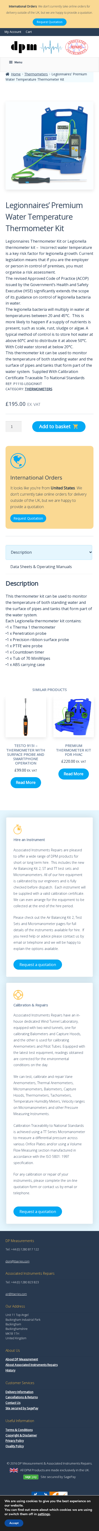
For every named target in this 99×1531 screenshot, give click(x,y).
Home (16, 74)
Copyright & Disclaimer (21, 1435)
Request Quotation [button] (28, 518)
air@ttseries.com (16, 1294)
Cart (29, 32)
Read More (26, 782)
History (10, 1370)
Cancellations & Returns (22, 1397)
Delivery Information (19, 1392)
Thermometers (36, 74)
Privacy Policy (15, 1441)
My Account (13, 32)
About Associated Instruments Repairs (32, 1365)
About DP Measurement (22, 1359)
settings (44, 1514)
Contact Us (13, 1403)
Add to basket (55, 426)
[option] (26, 746)
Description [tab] (21, 552)
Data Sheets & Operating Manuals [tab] (41, 566)
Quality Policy (15, 1446)
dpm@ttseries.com (18, 1261)
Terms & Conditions (19, 1430)
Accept (14, 1523)
